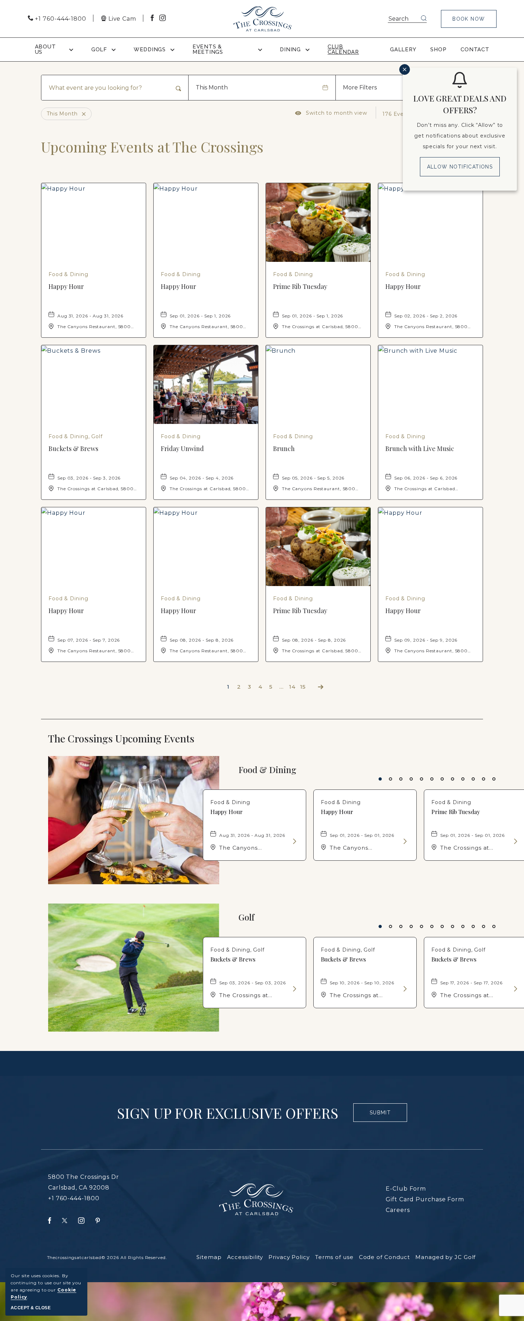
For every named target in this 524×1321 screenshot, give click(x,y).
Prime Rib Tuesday (300, 286)
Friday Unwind (182, 448)
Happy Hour (66, 286)
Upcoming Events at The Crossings (152, 147)
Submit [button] (383, 1116)
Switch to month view (331, 113)
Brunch (284, 448)
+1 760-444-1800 (73, 1198)
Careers (398, 1210)
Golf (246, 917)
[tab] (380, 779)
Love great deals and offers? (460, 104)
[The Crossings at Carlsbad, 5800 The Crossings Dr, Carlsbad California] (262, 19)
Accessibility (245, 1257)
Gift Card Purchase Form (425, 1199)
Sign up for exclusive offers (227, 1113)
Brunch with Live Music (419, 448)
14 (292, 686)
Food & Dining (267, 769)
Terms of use (334, 1257)
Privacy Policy (289, 1257)
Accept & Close (31, 1307)
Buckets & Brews (73, 448)
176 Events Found (407, 114)
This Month (212, 87)
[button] (468, 19)
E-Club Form (406, 1188)
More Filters (360, 87)
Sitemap (208, 1257)
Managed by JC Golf (445, 1257)
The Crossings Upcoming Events (136, 739)
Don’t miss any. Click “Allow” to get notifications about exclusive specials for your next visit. (459, 136)
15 (303, 686)
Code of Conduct (384, 1257)
